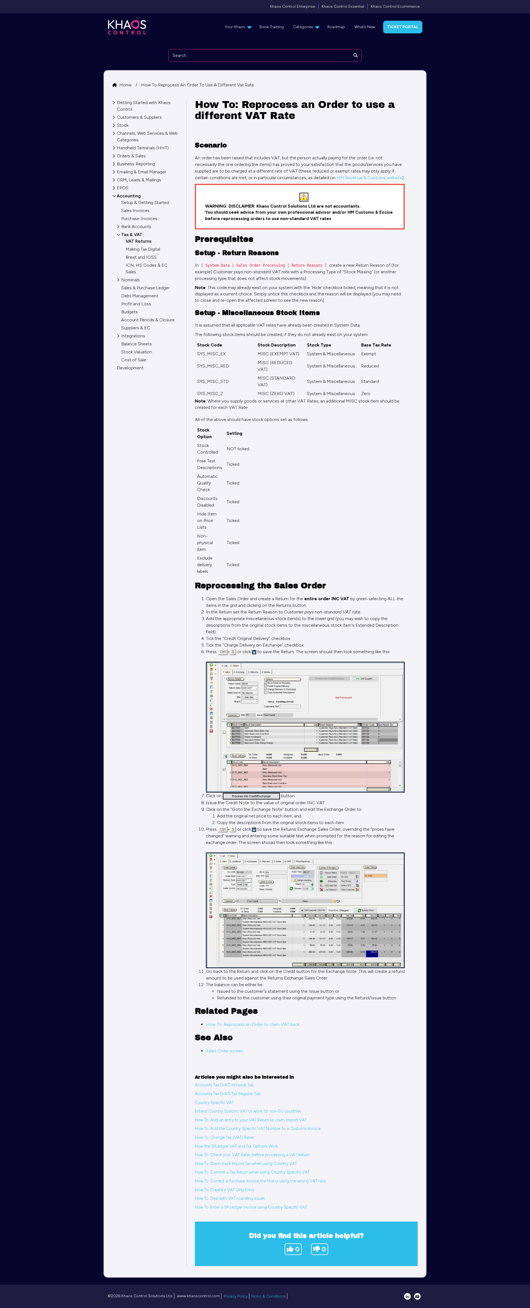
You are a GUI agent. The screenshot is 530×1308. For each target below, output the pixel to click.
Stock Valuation (136, 351)
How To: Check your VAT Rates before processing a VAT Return (252, 1154)
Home (126, 85)
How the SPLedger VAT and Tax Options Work (236, 1146)
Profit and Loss (136, 303)
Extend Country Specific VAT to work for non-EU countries (248, 1111)
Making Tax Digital (143, 249)
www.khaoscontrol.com (198, 1296)
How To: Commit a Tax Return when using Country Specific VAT (252, 1172)
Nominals (130, 279)
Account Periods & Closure (148, 319)
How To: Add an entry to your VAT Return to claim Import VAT (251, 1120)
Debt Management (139, 295)
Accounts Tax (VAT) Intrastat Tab (224, 1084)
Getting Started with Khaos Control (144, 106)
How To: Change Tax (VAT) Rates (224, 1137)
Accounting (129, 195)
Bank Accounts (136, 226)
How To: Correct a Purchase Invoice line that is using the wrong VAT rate (260, 1181)
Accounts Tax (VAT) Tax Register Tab (228, 1093)
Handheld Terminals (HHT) (143, 147)
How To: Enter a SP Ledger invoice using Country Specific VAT (251, 1207)
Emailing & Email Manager (141, 171)
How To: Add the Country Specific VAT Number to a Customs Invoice (257, 1128)
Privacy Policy (236, 1296)
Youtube (417, 1296)
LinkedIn (407, 1296)
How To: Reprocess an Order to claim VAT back (253, 1024)
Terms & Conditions (268, 1296)
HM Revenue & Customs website (369, 177)
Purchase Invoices (139, 218)
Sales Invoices (135, 210)
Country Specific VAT (214, 1102)
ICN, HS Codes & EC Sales (147, 268)
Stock (122, 125)
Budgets (129, 311)
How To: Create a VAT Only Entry (224, 1189)
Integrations (133, 335)
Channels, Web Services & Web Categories (147, 136)
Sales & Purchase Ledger (145, 287)
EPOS (122, 187)
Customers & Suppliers (139, 117)
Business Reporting (136, 163)
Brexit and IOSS (141, 257)
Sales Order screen (224, 1050)
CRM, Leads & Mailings (139, 179)
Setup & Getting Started (145, 202)
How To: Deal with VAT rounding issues (230, 1198)
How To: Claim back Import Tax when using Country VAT (246, 1163)
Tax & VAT (131, 234)
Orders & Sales (131, 155)
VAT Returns (139, 241)
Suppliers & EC (135, 327)
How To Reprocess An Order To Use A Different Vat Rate (197, 85)
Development (130, 367)
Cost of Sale (133, 359)
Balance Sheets (136, 343)
